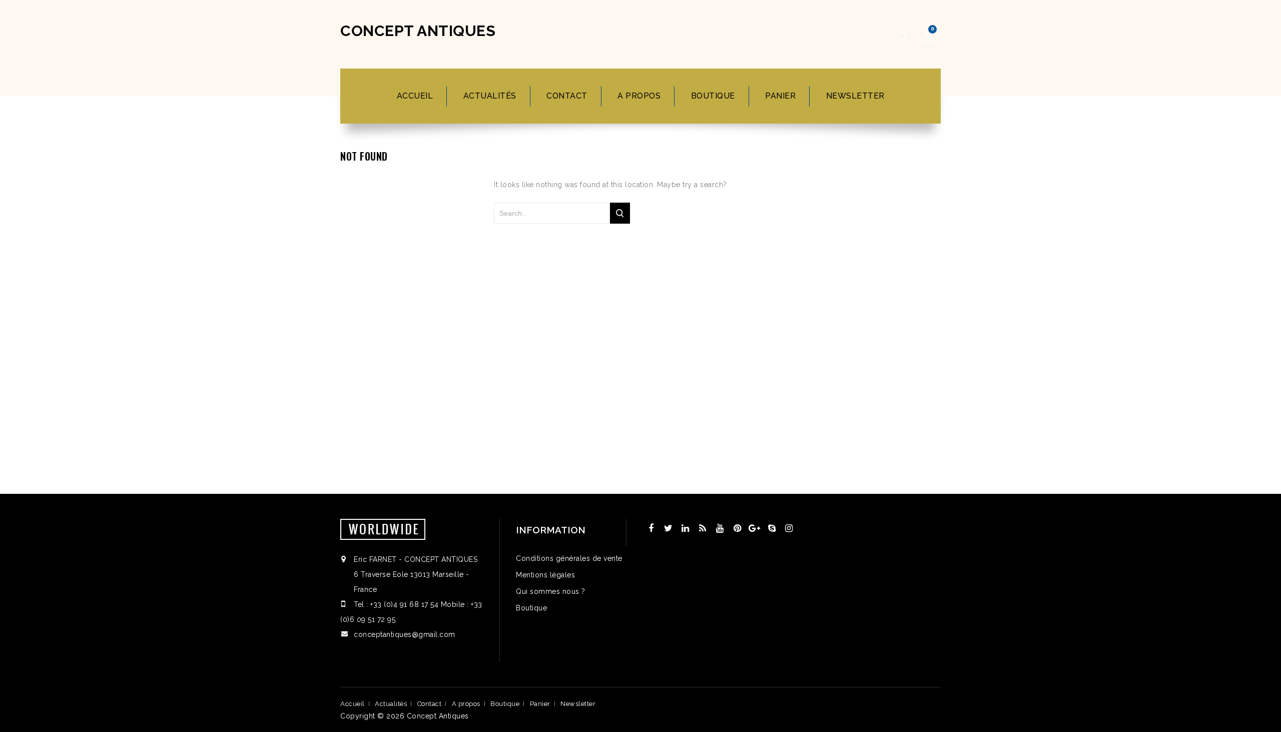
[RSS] (703, 528)
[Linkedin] (685, 528)
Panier (780, 96)
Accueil (415, 96)
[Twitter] (668, 528)
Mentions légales (545, 575)
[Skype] (772, 528)
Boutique (713, 96)
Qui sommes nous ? (550, 591)
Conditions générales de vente (569, 558)
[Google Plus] (754, 528)
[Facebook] (651, 528)
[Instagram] (789, 528)
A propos (639, 96)
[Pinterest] (737, 528)
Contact (566, 96)
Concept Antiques (417, 31)
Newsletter (855, 96)
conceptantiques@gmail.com (404, 634)
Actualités (489, 96)
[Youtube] (720, 528)
